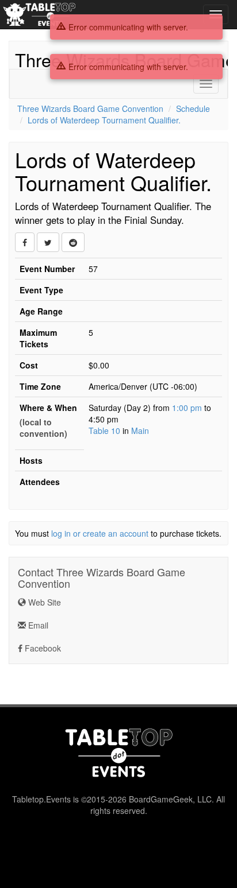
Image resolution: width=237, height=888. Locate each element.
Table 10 (104, 430)
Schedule (193, 108)
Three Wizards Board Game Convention (90, 108)
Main (140, 430)
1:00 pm (188, 407)
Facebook (41, 648)
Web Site (43, 602)
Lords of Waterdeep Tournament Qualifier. (104, 120)
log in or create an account (99, 533)
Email (37, 625)
